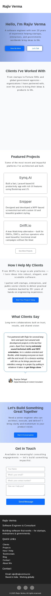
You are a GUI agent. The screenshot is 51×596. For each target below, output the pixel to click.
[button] (42, 6)
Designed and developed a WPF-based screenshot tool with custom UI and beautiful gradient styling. (25, 210)
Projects (7, 547)
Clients (6, 544)
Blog (5, 557)
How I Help (8, 551)
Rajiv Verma (12, 6)
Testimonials (9, 554)
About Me (7, 563)
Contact (6, 560)
